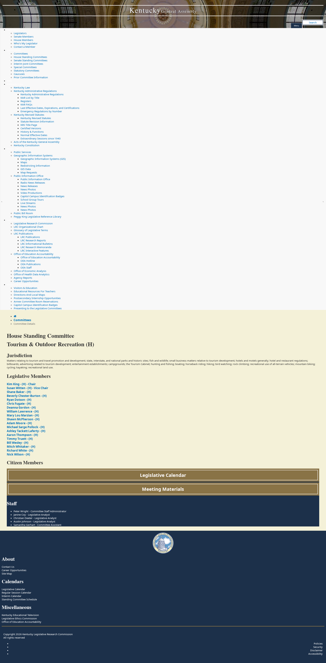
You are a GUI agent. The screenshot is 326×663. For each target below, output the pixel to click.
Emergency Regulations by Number (41, 111)
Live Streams (28, 203)
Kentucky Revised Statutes (29, 114)
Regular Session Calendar (16, 592)
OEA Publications (31, 264)
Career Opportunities (26, 281)
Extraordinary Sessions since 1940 (41, 138)
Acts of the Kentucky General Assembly (36, 142)
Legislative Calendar (163, 475)
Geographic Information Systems (33, 155)
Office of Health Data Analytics (31, 274)
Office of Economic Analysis (30, 271)
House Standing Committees (30, 57)
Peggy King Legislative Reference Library (37, 216)
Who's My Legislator (26, 43)
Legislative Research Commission (26, 220)
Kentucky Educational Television (20, 615)
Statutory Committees (26, 70)
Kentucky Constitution (26, 145)
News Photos (28, 189)
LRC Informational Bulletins (37, 243)
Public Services (15, 148)
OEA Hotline (28, 260)
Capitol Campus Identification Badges (42, 196)
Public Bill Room (23, 213)
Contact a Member (24, 46)
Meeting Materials (163, 489)
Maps (24, 162)
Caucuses (19, 74)
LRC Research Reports (33, 240)
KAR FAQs (26, 104)
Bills (9, 80)
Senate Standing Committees (30, 60)
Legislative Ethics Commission (19, 618)
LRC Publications (23, 233)
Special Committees (25, 67)
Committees (14, 50)
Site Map (7, 573)
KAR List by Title (30, 97)
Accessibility (315, 653)
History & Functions (32, 131)
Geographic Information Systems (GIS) (43, 158)
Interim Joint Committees (28, 63)
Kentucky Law (15, 84)
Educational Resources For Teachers (34, 291)
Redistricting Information (35, 165)
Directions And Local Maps (29, 294)
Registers (26, 101)
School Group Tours (32, 199)
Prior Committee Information (31, 77)
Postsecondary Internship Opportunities (37, 298)
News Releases (29, 186)
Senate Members (23, 36)
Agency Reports (23, 277)
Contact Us (8, 566)
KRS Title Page (29, 125)
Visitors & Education (18, 284)
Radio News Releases (33, 182)
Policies (318, 643)
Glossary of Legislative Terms (31, 230)
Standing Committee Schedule (19, 599)
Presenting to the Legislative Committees (38, 308)
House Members (23, 40)
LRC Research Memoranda (36, 247)
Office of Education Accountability (33, 254)
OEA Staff (26, 267)
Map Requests (29, 172)
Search (313, 22)
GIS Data (26, 169)
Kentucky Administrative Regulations (35, 91)
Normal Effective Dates (34, 135)
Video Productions (31, 192)
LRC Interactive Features (35, 250)
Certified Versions (31, 128)
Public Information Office (28, 175)
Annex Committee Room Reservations (36, 301)
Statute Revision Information (37, 121)
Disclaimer (316, 650)
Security (318, 647)
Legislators (13, 29)
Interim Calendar (11, 596)
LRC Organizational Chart (28, 226)
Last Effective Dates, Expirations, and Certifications (50, 108)
